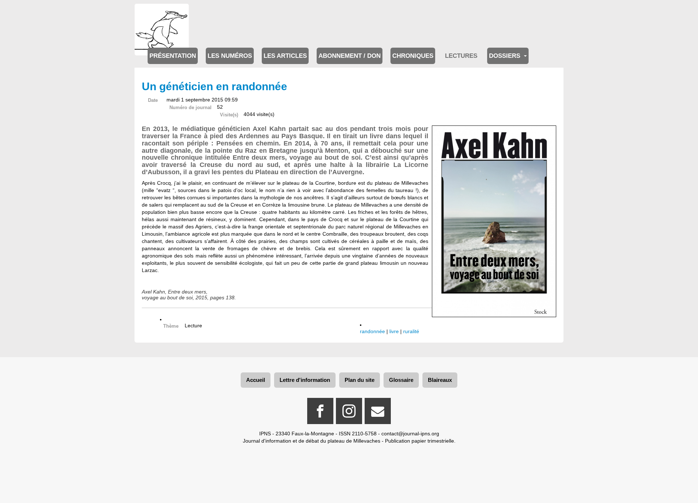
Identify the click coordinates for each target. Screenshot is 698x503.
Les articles (285, 55)
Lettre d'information (305, 380)
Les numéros (230, 55)
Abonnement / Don (349, 55)
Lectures (461, 55)
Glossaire (401, 380)
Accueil (255, 380)
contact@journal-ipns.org (410, 433)
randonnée (372, 331)
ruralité (411, 331)
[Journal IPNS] (162, 14)
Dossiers (505, 55)
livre (394, 331)
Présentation (172, 55)
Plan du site (359, 380)
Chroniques (412, 55)
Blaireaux (440, 380)
